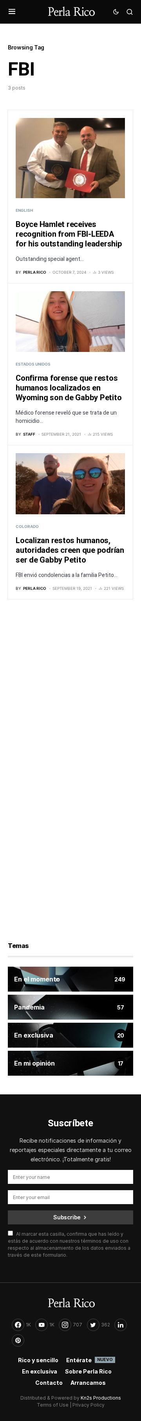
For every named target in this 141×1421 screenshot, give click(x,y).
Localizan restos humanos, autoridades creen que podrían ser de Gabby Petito (70, 550)
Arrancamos (88, 1382)
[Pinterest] (18, 1340)
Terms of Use (53, 1405)
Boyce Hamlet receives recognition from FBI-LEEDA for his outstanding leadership (69, 234)
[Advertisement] (70, 691)
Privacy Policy (88, 1405)
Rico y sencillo (38, 1360)
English (24, 210)
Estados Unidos (33, 364)
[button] (12, 11)
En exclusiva (39, 1371)
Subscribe (67, 1217)
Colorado (27, 526)
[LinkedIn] (120, 1325)
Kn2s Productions (101, 1398)
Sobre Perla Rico (88, 1371)
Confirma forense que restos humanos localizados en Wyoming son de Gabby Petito (68, 388)
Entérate (89, 1360)
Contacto (49, 1382)
